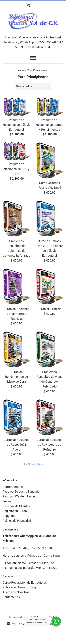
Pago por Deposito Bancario (21, 491)
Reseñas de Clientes (16, 506)
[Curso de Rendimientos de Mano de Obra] (16, 349)
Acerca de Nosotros (16, 592)
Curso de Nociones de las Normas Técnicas (16, 313)
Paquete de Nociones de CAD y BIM (16, 169)
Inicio (20, 70)
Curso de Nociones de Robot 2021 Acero (16, 444)
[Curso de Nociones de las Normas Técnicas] (16, 286)
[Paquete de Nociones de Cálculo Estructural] (16, 107)
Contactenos (11, 597)
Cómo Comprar (13, 487)
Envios (7, 501)
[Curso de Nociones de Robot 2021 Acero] (16, 417)
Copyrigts (9, 516)
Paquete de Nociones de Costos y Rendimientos (49, 124)
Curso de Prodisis (49, 309)
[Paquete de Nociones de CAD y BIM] (16, 151)
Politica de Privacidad (17, 520)
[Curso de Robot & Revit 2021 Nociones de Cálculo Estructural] (49, 218)
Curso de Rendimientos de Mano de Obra (16, 376)
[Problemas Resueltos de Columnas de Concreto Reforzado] (16, 218)
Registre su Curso (15, 511)
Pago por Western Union (19, 496)
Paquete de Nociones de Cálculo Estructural (16, 124)
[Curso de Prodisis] (49, 286)
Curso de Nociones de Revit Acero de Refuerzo (49, 444)
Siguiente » (35, 464)
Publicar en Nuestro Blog (19, 587)
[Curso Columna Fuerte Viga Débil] (49, 160)
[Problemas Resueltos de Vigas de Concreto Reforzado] (49, 349)
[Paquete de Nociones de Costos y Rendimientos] (49, 107)
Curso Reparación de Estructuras (25, 582)
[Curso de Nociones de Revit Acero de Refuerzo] (49, 417)
